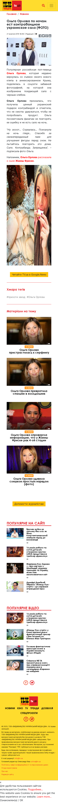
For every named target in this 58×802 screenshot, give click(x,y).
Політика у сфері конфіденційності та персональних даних (24, 765)
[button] (43, 5)
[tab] (26, 682)
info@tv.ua (19, 758)
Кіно (20, 708)
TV (26, 708)
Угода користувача (9, 768)
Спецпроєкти (29, 713)
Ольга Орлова (36, 296)
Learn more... (44, 796)
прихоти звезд (16, 296)
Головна (12, 13)
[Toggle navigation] (51, 6)
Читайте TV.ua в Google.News (29, 274)
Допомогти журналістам (29, 503)
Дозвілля (47, 708)
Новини (24, 13)
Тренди (34, 708)
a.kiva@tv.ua (36, 761)
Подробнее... (35, 789)
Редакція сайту (7, 774)
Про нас (4, 771)
